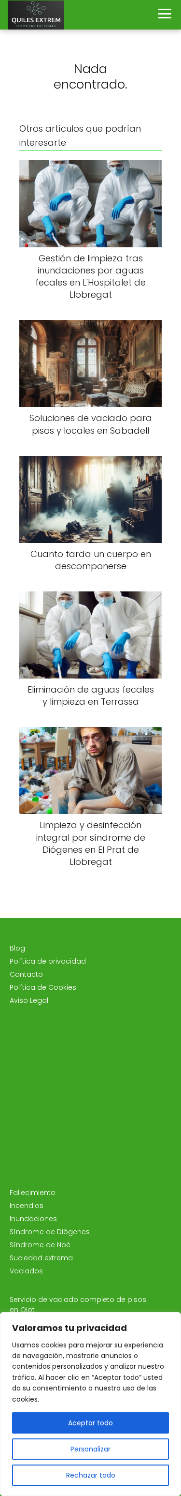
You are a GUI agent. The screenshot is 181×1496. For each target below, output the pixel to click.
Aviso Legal (29, 1000)
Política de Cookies (43, 987)
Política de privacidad (48, 961)
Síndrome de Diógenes (50, 1232)
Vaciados (26, 1271)
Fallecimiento (33, 1192)
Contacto (26, 974)
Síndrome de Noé (40, 1245)
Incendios (26, 1205)
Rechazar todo (90, 1475)
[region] (90, 1404)
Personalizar (90, 1449)
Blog (17, 948)
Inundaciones (33, 1219)
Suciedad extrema (41, 1258)
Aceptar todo (90, 1423)
